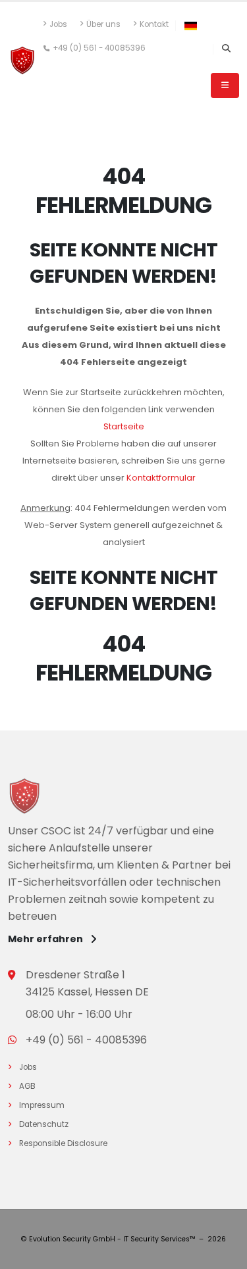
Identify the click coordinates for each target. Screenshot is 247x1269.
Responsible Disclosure (65, 1143)
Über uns (103, 24)
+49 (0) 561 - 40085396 (99, 48)
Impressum (44, 1105)
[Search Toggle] (226, 49)
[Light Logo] (24, 798)
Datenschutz (45, 1124)
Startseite (123, 426)
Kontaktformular (161, 477)
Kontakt (154, 24)
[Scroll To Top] (223, 1254)
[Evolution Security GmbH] (22, 60)
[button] (190, 25)
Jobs (58, 24)
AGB (29, 1086)
